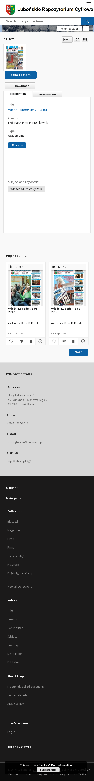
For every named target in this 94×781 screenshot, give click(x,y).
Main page (13, 498)
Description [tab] (18, 94)
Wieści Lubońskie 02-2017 (66, 310)
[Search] (87, 21)
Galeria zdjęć (16, 556)
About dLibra (16, 704)
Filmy (10, 539)
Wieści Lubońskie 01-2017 (23, 310)
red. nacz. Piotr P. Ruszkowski (28, 123)
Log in (11, 732)
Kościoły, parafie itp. (20, 573)
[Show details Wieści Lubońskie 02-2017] (82, 341)
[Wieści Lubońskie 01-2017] (25, 285)
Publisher (13, 662)
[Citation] (85, 39)
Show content (21, 75)
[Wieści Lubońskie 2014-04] (15, 57)
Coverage (13, 645)
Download (21, 86)
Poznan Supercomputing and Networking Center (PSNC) (47, 774)
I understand (48, 770)
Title (10, 611)
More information (61, 765)
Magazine (13, 530)
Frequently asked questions (25, 687)
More (78, 352)
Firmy (11, 547)
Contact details (17, 695)
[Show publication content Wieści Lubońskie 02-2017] (73, 341)
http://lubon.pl (16, 461)
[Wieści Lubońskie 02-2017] (68, 285)
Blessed (12, 522)
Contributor (15, 628)
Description (15, 654)
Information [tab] (47, 94)
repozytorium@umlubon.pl (25, 442)
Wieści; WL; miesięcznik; (26, 189)
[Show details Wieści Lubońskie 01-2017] (39, 341)
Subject (12, 636)
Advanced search (70, 28)
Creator (12, 619)
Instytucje (13, 565)
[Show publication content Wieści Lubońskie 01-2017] (30, 341)
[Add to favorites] (77, 39)
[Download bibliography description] (20, 341)
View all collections (19, 586)
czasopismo (16, 136)
